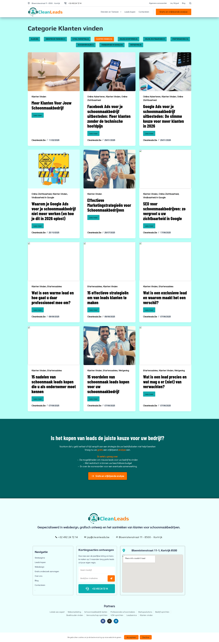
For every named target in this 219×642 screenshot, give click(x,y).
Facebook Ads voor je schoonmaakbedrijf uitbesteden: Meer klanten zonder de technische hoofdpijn (109, 116)
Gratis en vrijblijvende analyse (173, 11)
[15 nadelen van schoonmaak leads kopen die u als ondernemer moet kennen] (54, 345)
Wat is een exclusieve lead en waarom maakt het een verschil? (165, 297)
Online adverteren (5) (128, 39)
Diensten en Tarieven (110, 11)
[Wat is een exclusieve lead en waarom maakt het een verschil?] (165, 261)
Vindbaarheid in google (43, 197)
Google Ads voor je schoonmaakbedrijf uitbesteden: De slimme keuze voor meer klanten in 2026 (163, 116)
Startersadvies (54, 286)
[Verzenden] (111, 578)
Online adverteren (96, 97)
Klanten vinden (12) (104, 39)
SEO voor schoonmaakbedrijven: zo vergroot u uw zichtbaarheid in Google (164, 211)
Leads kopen (129, 11)
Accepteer (131, 637)
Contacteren (144, 11)
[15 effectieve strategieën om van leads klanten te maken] (109, 261)
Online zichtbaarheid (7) (155, 39)
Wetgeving (124, 370)
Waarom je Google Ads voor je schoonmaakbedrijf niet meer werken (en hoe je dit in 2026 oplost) (54, 211)
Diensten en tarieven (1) (55, 39)
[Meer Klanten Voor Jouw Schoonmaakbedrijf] (54, 71)
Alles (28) (34, 39)
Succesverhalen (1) (86, 45)
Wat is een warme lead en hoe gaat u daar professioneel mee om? (53, 297)
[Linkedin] (116, 621)
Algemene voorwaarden (158, 3)
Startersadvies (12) (180, 39)
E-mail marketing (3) (81, 39)
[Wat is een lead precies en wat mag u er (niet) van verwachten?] (165, 345)
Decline (145, 637)
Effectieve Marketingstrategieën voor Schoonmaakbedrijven (109, 205)
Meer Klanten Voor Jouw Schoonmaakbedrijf (51, 105)
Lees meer (38, 114)
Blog (183, 3)
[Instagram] (109, 621)
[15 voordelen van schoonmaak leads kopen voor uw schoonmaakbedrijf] (109, 345)
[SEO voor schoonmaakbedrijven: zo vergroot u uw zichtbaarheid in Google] (165, 169)
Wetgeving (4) (135, 45)
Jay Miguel (174, 3)
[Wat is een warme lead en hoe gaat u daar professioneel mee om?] (54, 261)
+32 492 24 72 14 (74, 3)
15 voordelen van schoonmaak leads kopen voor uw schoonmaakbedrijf (108, 384)
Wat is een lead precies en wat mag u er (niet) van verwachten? (165, 381)
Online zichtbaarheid (42, 194)
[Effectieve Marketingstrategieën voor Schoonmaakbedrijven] (109, 169)
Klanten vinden (39, 97)
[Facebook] (103, 621)
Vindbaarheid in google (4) (112, 45)
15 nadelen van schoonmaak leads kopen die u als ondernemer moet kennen (54, 384)
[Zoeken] (190, 3)
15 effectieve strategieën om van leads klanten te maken (108, 297)
